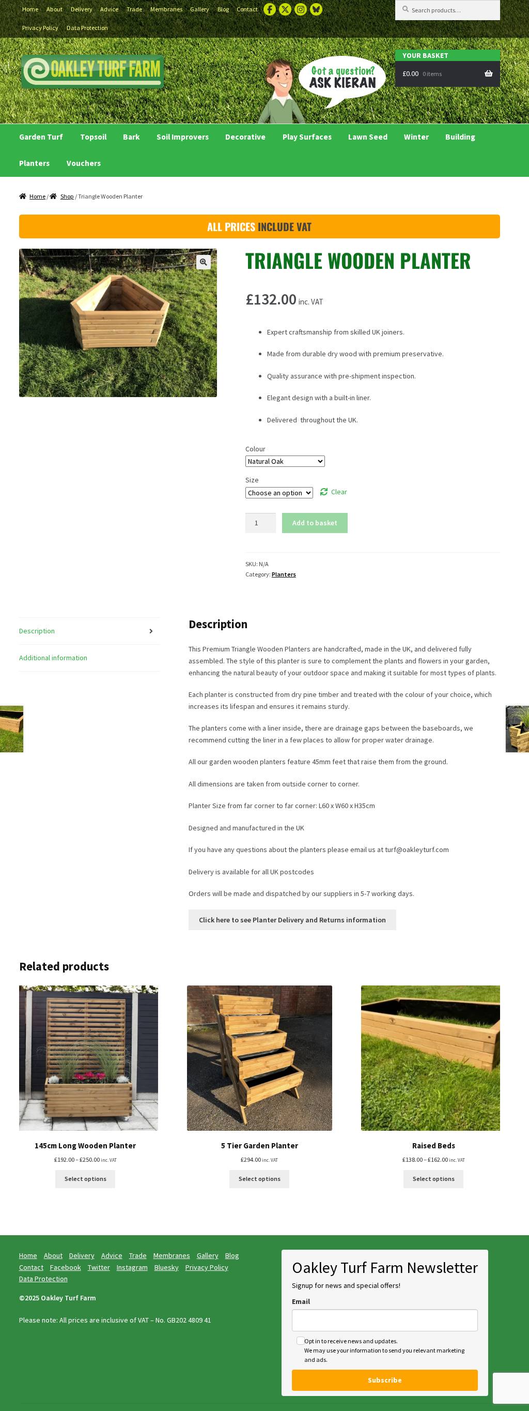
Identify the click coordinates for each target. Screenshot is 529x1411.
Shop (67, 196)
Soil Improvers (183, 137)
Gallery (199, 9)
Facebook (269, 9)
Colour (255, 448)
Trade (134, 9)
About (54, 9)
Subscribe (385, 1380)
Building (460, 137)
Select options (85, 1178)
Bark (131, 137)
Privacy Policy (40, 28)
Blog (223, 9)
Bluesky (316, 9)
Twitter (285, 9)
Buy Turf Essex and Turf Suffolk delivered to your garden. (92, 73)
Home (30, 9)
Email (301, 1301)
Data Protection (87, 28)
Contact (247, 9)
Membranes (166, 9)
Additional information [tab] (53, 657)
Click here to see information (292, 919)
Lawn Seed (367, 137)
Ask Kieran (318, 88)
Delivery (81, 9)
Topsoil (93, 137)
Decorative (245, 137)
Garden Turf (41, 137)
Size (252, 479)
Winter (416, 137)
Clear (339, 491)
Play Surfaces (307, 137)
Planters (34, 163)
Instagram (300, 9)
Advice (109, 9)
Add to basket (314, 522)
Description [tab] (37, 630)
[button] (203, 262)
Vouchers (84, 163)
